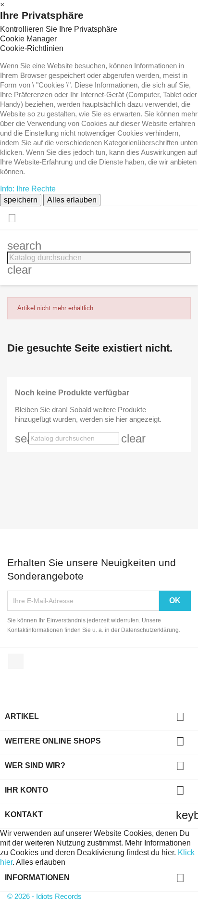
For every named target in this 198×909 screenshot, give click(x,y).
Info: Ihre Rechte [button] (28, 189)
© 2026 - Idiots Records (44, 896)
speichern (20, 200)
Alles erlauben (72, 200)
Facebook (16, 661)
